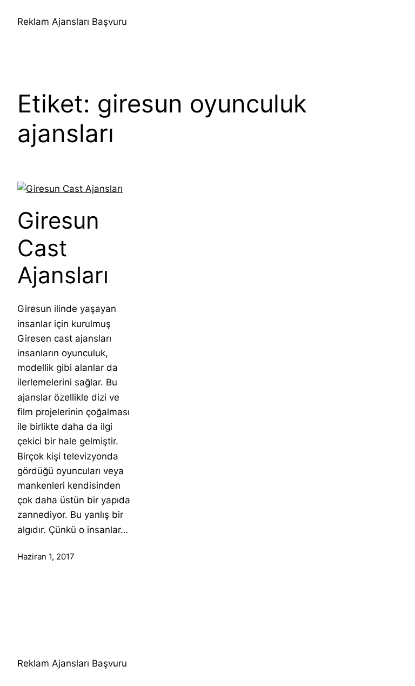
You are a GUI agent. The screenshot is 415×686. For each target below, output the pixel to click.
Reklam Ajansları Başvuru (72, 21)
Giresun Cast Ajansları (63, 248)
